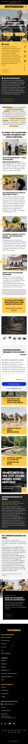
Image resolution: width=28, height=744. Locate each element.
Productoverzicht (6, 653)
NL (15, 730)
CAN (19, 732)
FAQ (2, 650)
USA (15, 732)
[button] (26, 6)
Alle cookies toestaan (14, 384)
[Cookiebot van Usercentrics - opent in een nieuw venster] (20, 355)
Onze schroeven (5, 640)
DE (18, 730)
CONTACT (3, 707)
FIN (12, 730)
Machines (3, 647)
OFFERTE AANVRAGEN (6, 710)
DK (9, 730)
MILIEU (2, 680)
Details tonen (19, 379)
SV (2, 730)
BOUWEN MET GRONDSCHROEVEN (9, 673)
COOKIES (3, 697)
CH (21, 730)
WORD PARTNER (4, 690)
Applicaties (4, 643)
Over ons (3, 687)
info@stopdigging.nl (9, 704)
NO (5, 730)
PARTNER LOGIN (4, 693)
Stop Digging (7, 107)
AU (11, 732)
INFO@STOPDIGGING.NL (11, 308)
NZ (8, 732)
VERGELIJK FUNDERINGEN (7, 676)
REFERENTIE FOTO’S (5, 670)
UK (24, 730)
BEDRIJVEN (3, 667)
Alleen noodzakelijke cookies (14, 388)
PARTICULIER (4, 664)
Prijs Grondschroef (6, 637)
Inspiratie (3, 660)
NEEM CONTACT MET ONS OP (11, 162)
